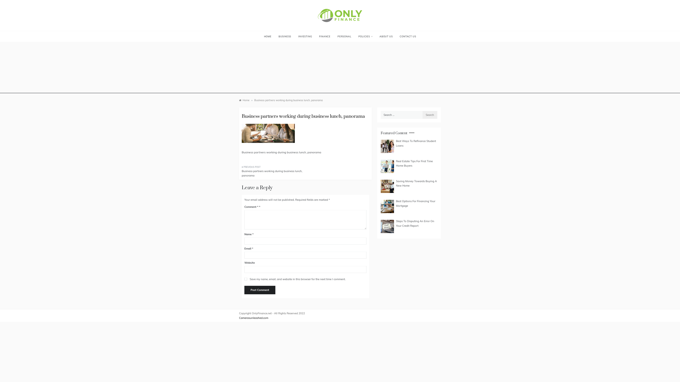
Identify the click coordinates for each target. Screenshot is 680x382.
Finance (324, 36)
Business (285, 36)
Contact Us (408, 36)
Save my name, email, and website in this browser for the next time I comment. (297, 279)
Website (249, 262)
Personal (344, 36)
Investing (305, 36)
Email (248, 248)
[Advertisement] (340, 68)
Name (249, 234)
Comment (251, 207)
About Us (386, 36)
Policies (364, 36)
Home (267, 36)
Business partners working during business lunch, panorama (272, 173)
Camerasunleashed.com (253, 318)
